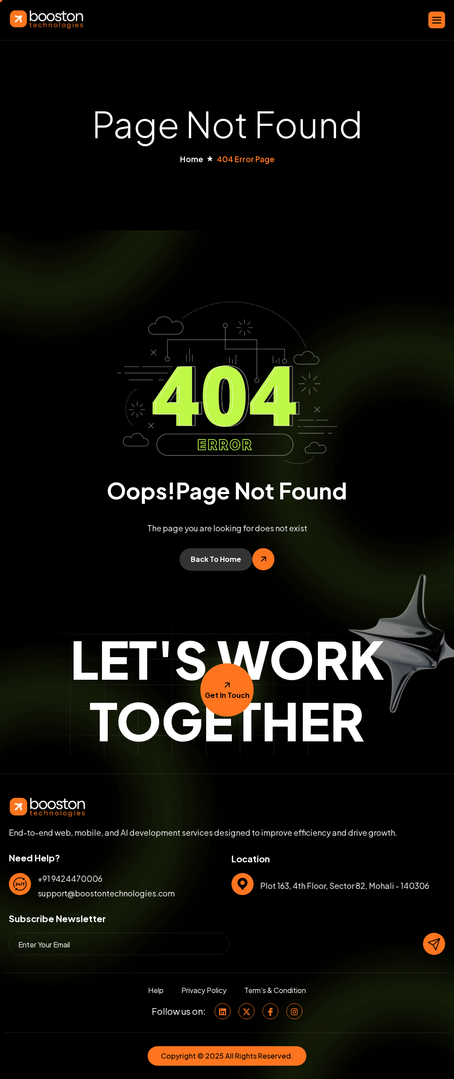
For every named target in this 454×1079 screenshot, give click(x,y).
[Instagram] (294, 1011)
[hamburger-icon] (436, 20)
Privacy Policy (204, 990)
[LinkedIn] (223, 1011)
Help (156, 990)
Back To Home (216, 559)
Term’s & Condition (275, 990)
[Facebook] (270, 1011)
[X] (246, 1011)
